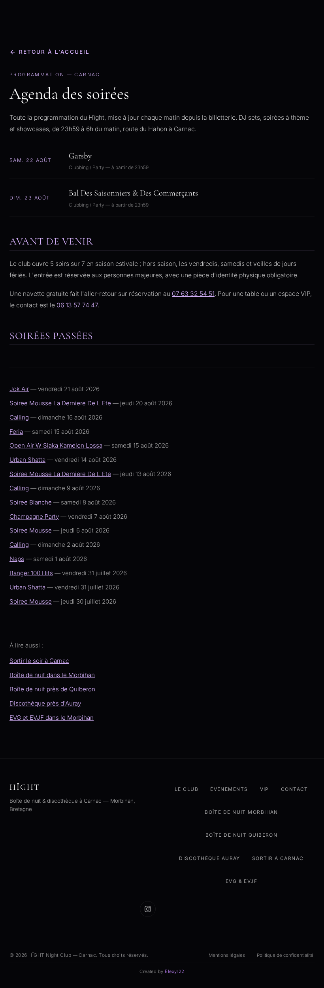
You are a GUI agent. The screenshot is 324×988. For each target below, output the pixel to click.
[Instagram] (148, 909)
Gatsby (80, 156)
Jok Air (19, 389)
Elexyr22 (175, 971)
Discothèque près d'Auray (45, 703)
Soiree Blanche (30, 502)
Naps (16, 559)
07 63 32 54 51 (193, 293)
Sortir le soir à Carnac (39, 660)
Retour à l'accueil (54, 52)
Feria (16, 431)
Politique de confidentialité (285, 955)
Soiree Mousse (30, 530)
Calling (19, 417)
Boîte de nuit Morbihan (241, 812)
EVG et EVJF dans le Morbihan (51, 717)
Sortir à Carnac (278, 858)
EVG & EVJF (241, 881)
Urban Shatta (27, 459)
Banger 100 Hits (31, 573)
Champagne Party (34, 516)
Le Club (186, 789)
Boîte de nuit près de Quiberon (52, 689)
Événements (229, 789)
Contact (294, 789)
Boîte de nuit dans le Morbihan (52, 675)
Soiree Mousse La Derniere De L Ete (60, 403)
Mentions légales (227, 955)
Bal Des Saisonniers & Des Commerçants (133, 193)
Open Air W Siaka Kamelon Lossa (55, 445)
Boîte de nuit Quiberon (241, 835)
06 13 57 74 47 (77, 305)
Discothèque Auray (209, 858)
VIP (264, 789)
